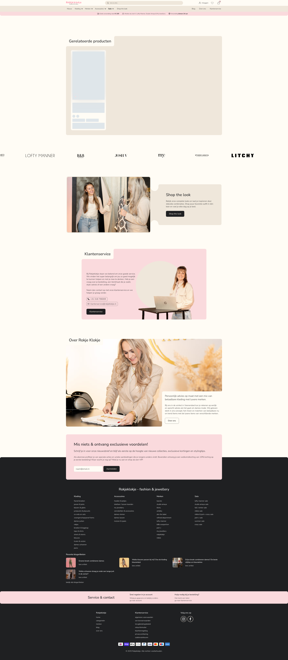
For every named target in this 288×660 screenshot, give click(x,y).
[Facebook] (190, 619)
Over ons (172, 420)
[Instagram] (183, 619)
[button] (144, 3)
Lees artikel (83, 564)
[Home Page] (74, 3)
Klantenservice (95, 311)
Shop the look (175, 213)
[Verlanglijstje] (212, 3)
